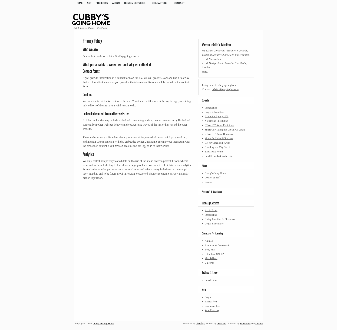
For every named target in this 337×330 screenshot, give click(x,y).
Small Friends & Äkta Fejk (218, 156)
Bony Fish (210, 249)
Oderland (221, 323)
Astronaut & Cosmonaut (217, 245)
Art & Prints (211, 210)
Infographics (211, 107)
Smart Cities (211, 280)
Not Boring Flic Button (216, 120)
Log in (208, 297)
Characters (159, 3)
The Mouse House (214, 151)
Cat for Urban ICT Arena (217, 142)
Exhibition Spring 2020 (216, 116)
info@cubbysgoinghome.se (225, 89)
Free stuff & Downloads (212, 192)
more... (205, 71)
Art (89, 3)
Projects (102, 3)
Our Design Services (210, 203)
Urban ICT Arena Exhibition (219, 125)
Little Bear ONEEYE (215, 254)
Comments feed (212, 306)
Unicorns (209, 262)
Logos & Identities (214, 112)
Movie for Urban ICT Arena (219, 138)
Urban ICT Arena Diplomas (219, 134)
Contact (179, 3)
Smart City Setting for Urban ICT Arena (225, 129)
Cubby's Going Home (215, 173)
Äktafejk (200, 323)
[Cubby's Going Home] (95, 24)
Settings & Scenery (210, 273)
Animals (209, 240)
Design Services (135, 3)
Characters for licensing (212, 233)
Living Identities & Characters (220, 219)
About (116, 3)
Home (79, 3)
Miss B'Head (211, 258)
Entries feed (211, 301)
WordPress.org (212, 310)
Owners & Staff (212, 177)
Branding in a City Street (217, 147)
